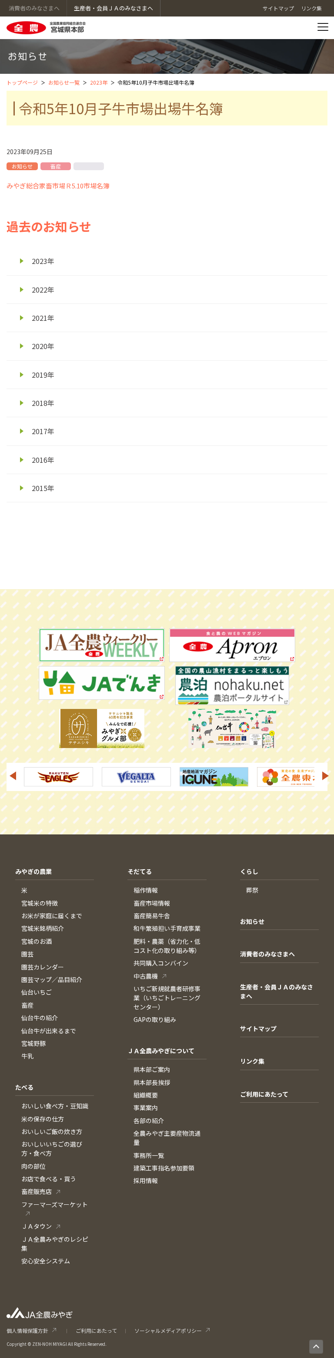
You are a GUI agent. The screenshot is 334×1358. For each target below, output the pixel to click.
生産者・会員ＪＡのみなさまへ (276, 991)
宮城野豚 (33, 1043)
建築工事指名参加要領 (164, 1168)
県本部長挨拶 (152, 1082)
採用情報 (146, 1180)
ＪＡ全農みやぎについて (160, 1050)
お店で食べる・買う (48, 1178)
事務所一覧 (149, 1155)
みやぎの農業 (33, 871)
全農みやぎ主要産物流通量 (167, 1138)
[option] (105, 777)
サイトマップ (258, 1028)
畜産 (27, 1005)
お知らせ (252, 921)
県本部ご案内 (152, 1069)
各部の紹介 (149, 1120)
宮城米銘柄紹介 (42, 928)
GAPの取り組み (155, 1019)
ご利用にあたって (264, 1094)
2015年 (43, 488)
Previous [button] (13, 776)
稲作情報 (146, 890)
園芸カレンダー (42, 966)
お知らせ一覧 (64, 82)
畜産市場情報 (152, 903)
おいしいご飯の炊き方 (51, 1131)
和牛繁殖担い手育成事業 (167, 928)
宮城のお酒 (36, 941)
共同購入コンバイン (161, 963)
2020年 (43, 346)
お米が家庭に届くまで (51, 915)
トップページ (22, 82)
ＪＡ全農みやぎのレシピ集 (54, 1244)
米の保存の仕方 (42, 1118)
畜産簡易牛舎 (152, 915)
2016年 (43, 460)
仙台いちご (36, 992)
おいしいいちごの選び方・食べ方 (51, 1148)
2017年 (43, 431)
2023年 (98, 82)
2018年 (43, 403)
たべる (24, 1087)
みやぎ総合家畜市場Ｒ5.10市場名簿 (58, 185)
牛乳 (27, 1055)
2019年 (43, 374)
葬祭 (252, 890)
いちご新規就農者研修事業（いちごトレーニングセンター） (167, 997)
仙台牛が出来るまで (48, 1030)
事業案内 (146, 1107)
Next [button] (326, 776)
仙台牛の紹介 (39, 1017)
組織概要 (146, 1095)
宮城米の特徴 (39, 903)
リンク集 (252, 1061)
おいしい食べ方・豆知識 (54, 1105)
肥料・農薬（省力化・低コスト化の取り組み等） (167, 946)
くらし (249, 871)
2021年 (43, 318)
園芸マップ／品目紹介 (51, 979)
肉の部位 (33, 1166)
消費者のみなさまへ (267, 953)
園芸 (27, 953)
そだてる (139, 871)
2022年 (43, 289)
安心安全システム (45, 1260)
